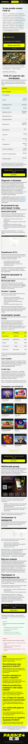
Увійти (21, 1)
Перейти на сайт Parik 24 (14, 45)
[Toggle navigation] (26, 2)
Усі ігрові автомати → (14, 450)
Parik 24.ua (14, 48)
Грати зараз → (14, 174)
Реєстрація (14, 1)
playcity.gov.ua (22, 198)
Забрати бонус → (14, 610)
